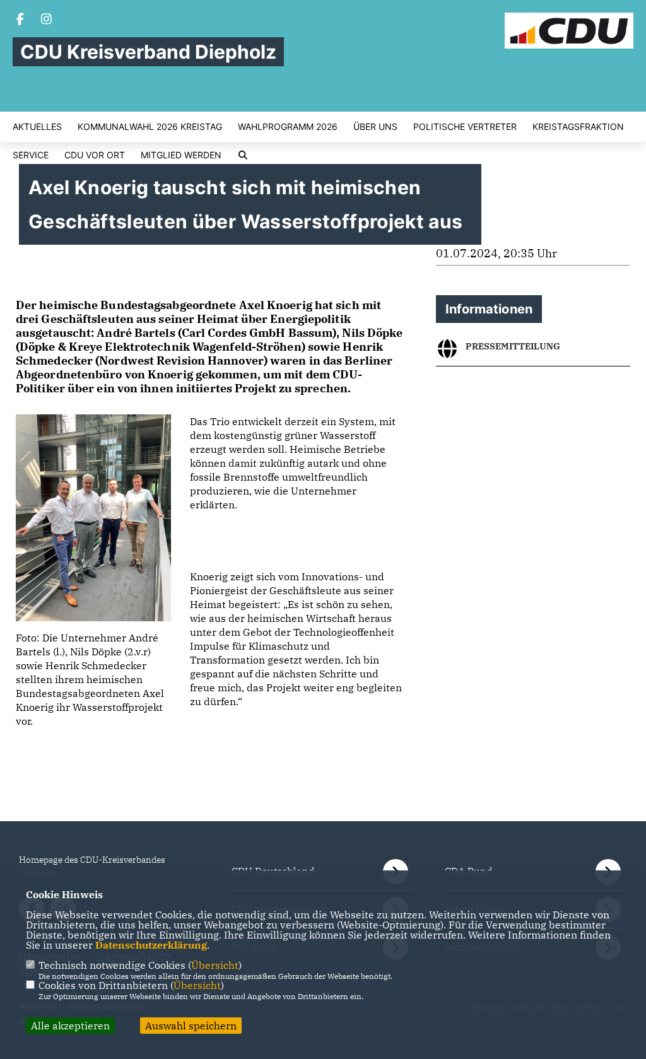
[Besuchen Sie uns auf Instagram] (46, 20)
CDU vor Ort (94, 155)
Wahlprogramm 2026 (288, 126)
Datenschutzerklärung (151, 945)
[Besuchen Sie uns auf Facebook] (20, 20)
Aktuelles (37, 126)
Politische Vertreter (465, 126)
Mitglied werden (181, 155)
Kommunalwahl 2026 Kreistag (150, 126)
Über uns (375, 126)
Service (31, 155)
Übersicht (214, 965)
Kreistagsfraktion (578, 126)
